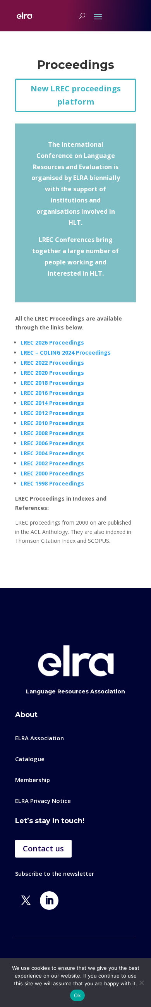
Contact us (43, 848)
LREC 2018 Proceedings (52, 382)
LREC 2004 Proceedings (52, 453)
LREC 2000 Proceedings (52, 473)
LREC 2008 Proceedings (52, 433)
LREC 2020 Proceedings (52, 372)
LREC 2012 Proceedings (52, 413)
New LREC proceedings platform (76, 95)
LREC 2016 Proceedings (52, 392)
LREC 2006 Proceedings (52, 443)
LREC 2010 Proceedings (52, 423)
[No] (141, 982)
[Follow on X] (26, 900)
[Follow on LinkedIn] (49, 900)
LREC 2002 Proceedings (52, 463)
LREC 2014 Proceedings (52, 403)
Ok (77, 995)
